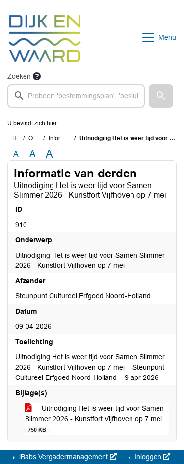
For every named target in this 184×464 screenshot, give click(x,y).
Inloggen (147, 457)
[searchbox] (76, 96)
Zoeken (19, 76)
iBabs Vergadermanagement (63, 457)
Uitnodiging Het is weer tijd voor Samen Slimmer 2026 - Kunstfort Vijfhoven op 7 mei (94, 419)
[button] (161, 96)
